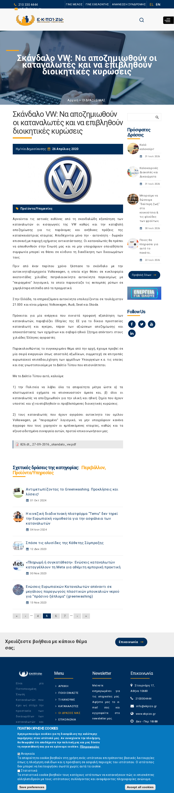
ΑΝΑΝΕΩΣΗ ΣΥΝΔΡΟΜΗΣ (129, 4)
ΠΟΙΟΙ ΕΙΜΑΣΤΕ (68, 692)
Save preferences (31, 787)
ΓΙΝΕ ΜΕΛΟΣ (74, 4)
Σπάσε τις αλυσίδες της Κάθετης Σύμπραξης (65, 543)
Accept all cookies (140, 787)
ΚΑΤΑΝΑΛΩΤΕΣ (68, 706)
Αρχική (72, 100)
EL (152, 5)
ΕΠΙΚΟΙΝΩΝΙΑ (67, 719)
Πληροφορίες (89, 746)
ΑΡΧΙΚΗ (63, 686)
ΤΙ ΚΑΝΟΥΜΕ (66, 699)
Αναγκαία (28, 753)
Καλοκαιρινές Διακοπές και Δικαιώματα (149, 172)
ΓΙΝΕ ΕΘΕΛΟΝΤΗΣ (97, 4)
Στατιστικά (29, 770)
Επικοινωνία (128, 642)
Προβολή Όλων (141, 274)
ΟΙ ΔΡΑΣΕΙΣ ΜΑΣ (93, 100)
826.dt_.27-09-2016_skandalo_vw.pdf (48, 444)
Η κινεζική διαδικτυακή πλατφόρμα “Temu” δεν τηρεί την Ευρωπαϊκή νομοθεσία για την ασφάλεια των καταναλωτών (72, 518)
